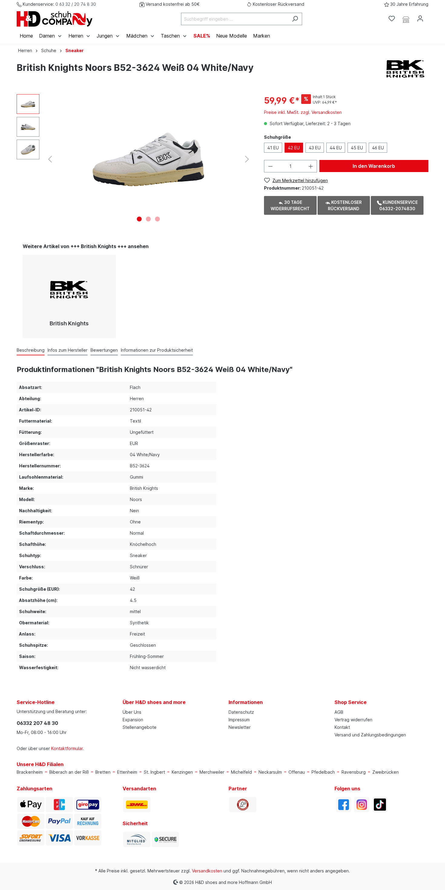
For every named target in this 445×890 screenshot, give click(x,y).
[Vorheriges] (49, 159)
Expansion (133, 719)
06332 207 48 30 (37, 723)
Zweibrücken (385, 772)
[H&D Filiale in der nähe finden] (406, 19)
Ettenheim (127, 772)
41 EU (273, 147)
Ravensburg (353, 772)
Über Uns (132, 712)
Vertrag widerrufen (353, 719)
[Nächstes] (247, 159)
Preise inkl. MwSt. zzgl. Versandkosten (303, 112)
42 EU (294, 147)
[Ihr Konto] (420, 18)
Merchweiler (211, 772)
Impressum (239, 719)
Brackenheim (30, 772)
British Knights (69, 323)
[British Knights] (405, 68)
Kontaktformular (67, 748)
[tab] (30, 349)
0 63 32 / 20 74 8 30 (75, 4)
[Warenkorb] (430, 16)
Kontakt (342, 727)
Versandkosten (207, 870)
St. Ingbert (154, 772)
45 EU (357, 147)
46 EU (378, 147)
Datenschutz (241, 712)
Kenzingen (182, 772)
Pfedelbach (323, 772)
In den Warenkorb (374, 166)
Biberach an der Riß (69, 772)
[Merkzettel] (392, 18)
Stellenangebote (140, 727)
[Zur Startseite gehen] (54, 19)
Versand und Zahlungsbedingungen (370, 734)
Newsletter (240, 727)
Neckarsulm (270, 772)
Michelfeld (241, 772)
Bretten (102, 772)
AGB (339, 712)
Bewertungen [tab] (104, 350)
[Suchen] (295, 19)
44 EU (336, 147)
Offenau (296, 772)
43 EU (315, 147)
